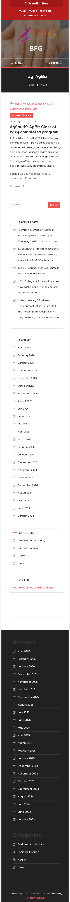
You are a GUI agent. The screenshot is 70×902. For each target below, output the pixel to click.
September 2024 (28, 485)
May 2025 (23, 424)
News (21, 563)
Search (54, 63)
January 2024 (26, 516)
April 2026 (23, 347)
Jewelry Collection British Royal (33, 587)
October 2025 (26, 386)
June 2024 (24, 508)
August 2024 (25, 493)
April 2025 (23, 431)
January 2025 (26, 454)
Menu (19, 63)
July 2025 (23, 408)
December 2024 (27, 462)
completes (16, 178)
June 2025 (24, 416)
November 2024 (27, 470)
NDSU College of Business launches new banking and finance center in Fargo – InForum (38, 287)
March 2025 (25, 439)
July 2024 (23, 500)
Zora (34, 10)
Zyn (23, 10)
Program (30, 178)
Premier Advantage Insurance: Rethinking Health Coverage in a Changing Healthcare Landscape (37, 235)
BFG (36, 49)
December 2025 (27, 370)
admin (35, 121)
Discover (15, 186)
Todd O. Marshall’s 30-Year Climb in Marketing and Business (38, 270)
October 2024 (26, 477)
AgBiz (23, 174)
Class (45, 174)
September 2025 (28, 393)
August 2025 (25, 401)
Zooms (47, 10)
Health (21, 555)
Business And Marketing (32, 540)
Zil (44, 15)
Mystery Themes (36, 898)
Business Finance (21, 115)
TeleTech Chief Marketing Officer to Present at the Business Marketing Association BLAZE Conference (38, 254)
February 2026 (26, 355)
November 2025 (27, 378)
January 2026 (26, 363)
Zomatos (32, 15)
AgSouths (34, 174)
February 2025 (26, 447)
